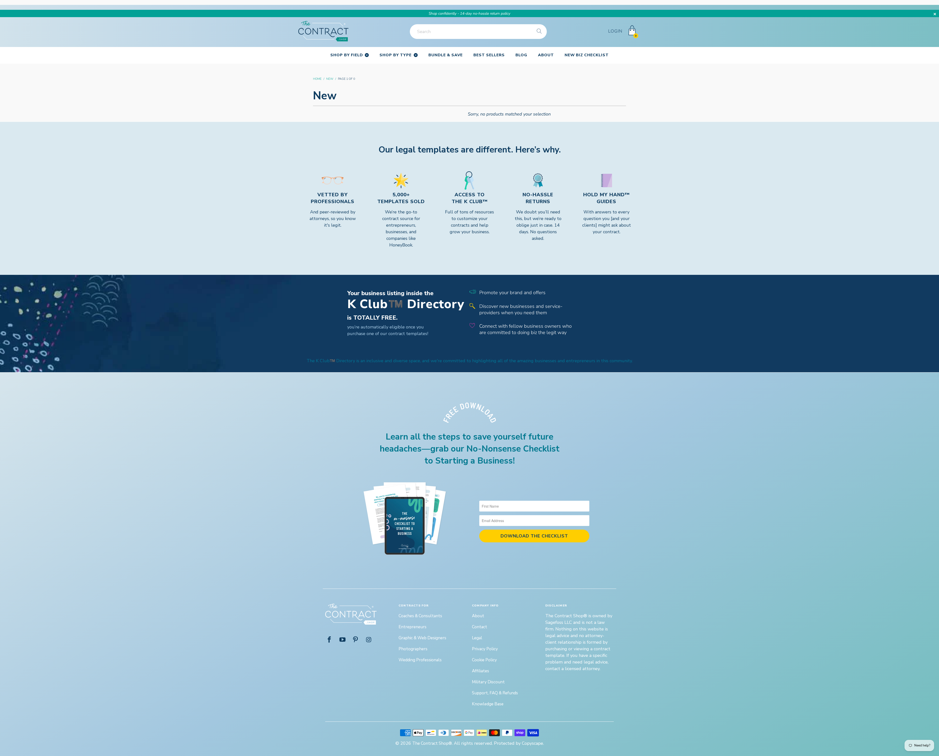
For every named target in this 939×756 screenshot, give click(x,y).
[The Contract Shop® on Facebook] (329, 640)
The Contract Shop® (432, 743)
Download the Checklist (534, 536)
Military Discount (488, 682)
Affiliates (480, 671)
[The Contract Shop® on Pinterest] (356, 640)
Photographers (413, 649)
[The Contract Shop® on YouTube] (342, 640)
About (478, 616)
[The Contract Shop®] (323, 31)
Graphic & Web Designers (422, 638)
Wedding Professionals (420, 660)
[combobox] (478, 31)
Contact (479, 627)
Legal (477, 638)
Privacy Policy (485, 649)
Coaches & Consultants (420, 616)
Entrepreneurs (412, 627)
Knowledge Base (487, 704)
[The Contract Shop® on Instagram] (369, 640)
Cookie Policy (484, 660)
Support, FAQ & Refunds (495, 693)
